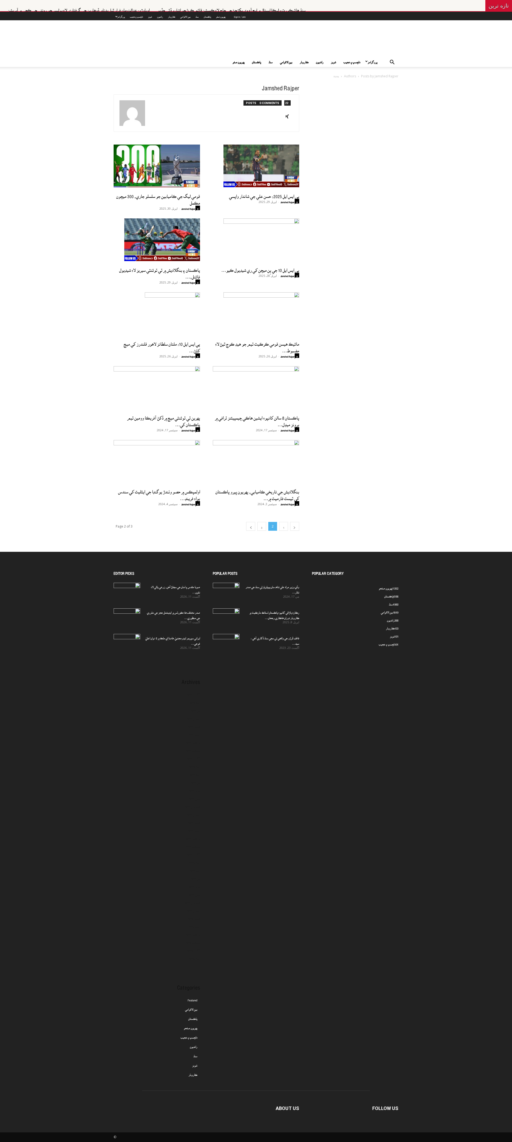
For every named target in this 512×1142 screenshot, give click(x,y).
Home (336, 75)
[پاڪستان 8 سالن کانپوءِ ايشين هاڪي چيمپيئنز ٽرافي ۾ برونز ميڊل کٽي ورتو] (256, 387)
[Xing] (289, 115)
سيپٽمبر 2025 (193, 749)
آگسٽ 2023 (193, 949)
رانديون (160, 15)
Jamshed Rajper (188, 207)
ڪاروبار (171, 15)
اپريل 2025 (194, 789)
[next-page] (250, 526)
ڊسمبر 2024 (193, 821)
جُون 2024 (195, 869)
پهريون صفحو (190, 1026)
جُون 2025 (195, 773)
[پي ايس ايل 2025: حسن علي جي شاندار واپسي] (256, 166)
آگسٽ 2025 (193, 757)
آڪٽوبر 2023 (193, 933)
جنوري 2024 (193, 909)
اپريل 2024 (194, 885)
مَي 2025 (195, 781)
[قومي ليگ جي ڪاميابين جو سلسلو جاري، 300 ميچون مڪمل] (157, 166)
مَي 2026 (195, 709)
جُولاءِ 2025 (194, 765)
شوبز (150, 15)
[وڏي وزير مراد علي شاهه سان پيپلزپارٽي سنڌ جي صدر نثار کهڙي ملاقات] (226, 592)
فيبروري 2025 (192, 805)
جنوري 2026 (193, 717)
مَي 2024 (195, 877)
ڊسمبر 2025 (194, 725)
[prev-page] (294, 526)
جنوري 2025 (193, 813)
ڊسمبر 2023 (194, 917)
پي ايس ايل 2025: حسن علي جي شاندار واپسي (264, 193)
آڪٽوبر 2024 (193, 837)
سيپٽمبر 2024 (192, 845)
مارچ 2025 (194, 797)
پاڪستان (207, 15)
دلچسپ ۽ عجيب (136, 15)
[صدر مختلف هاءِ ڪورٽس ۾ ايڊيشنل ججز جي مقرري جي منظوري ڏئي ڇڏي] (127, 617)
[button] (392, 62)
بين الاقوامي (185, 15)
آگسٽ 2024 (193, 853)
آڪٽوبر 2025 (193, 741)
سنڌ (197, 15)
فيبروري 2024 (192, 901)
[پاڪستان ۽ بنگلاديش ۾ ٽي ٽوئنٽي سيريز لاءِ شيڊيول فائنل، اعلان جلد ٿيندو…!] (157, 239)
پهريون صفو (220, 15)
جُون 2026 (195, 701)
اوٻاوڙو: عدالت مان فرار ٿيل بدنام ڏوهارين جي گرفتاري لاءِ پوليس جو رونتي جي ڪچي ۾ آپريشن (124, 7)
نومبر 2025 (194, 733)
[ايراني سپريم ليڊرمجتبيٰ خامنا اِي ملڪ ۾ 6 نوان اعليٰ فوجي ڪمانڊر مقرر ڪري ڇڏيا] (127, 643)
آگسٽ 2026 (193, 693)
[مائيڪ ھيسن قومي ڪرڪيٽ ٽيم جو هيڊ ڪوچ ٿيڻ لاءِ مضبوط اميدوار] (256, 313)
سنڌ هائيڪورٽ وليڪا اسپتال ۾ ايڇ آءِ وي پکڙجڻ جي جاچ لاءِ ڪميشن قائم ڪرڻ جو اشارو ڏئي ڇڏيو (277, 7)
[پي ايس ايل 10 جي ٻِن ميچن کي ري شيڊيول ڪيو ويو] (256, 239)
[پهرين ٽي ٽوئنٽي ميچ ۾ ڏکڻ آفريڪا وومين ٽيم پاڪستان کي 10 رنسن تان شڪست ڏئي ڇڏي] (157, 387)
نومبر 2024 (194, 829)
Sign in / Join (240, 15)
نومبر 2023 (194, 925)
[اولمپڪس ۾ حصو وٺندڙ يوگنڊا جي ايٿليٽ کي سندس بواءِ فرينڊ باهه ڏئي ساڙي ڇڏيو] (157, 461)
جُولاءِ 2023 (194, 957)
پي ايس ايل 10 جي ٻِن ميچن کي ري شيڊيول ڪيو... (260, 267)
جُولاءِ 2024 (194, 861)
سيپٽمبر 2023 (193, 941)
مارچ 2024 (194, 893)
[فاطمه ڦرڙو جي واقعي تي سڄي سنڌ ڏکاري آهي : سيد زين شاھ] (226, 641)
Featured (192, 998)
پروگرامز (121, 15)
